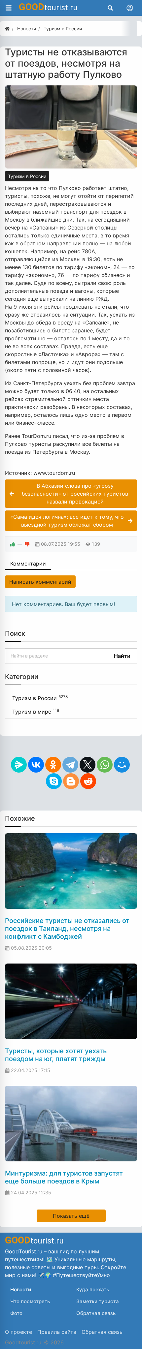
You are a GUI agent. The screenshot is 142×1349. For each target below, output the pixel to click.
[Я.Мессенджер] (19, 765)
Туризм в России (27, 176)
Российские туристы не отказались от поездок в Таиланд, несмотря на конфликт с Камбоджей (67, 928)
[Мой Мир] (122, 765)
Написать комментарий (40, 581)
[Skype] (54, 781)
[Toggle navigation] (130, 8)
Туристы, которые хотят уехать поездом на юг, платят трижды (56, 1055)
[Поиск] (110, 8)
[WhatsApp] (105, 765)
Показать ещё (71, 1215)
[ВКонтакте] (36, 765)
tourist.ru (48, 7)
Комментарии (28, 563)
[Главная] (7, 28)
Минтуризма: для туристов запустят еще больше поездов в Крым (64, 1177)
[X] (87, 765)
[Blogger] (71, 781)
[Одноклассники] (53, 765)
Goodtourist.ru (23, 1342)
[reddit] (88, 781)
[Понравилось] (12, 544)
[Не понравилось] (27, 544)
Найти (122, 656)
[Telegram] (70, 765)
